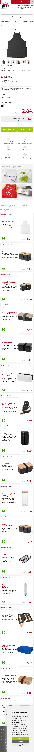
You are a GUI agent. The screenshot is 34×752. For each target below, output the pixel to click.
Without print (10, 129)
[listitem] (2, 105)
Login (27, 2)
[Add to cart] (3, 238)
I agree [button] (20, 738)
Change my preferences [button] (20, 745)
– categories (14, 17)
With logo (26, 129)
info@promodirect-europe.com (24, 7)
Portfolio (5, 745)
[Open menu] (32, 2)
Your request (6, 730)
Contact (5, 748)
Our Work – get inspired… (13, 167)
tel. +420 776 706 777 (26, 8)
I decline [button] (20, 741)
